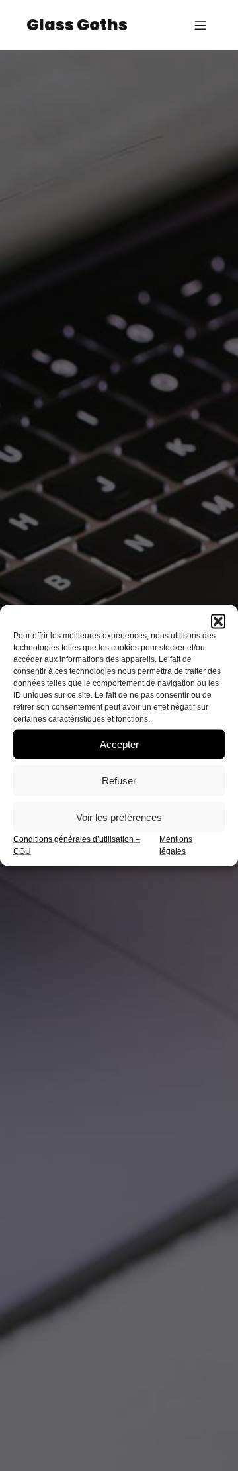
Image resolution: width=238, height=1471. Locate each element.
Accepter (119, 743)
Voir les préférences (119, 816)
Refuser (119, 780)
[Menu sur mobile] (200, 25)
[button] (218, 621)
